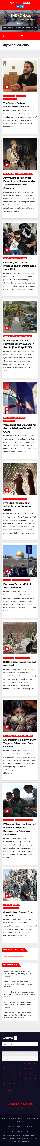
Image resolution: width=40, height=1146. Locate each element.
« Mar (4, 1090)
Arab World (7, 904)
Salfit (28, 657)
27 (4, 1084)
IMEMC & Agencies (27, 110)
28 (9, 1084)
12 (35, 1069)
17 (25, 1074)
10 (25, 1069)
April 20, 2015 (11, 110)
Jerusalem (15, 580)
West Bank (29, 173)
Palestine (28, 336)
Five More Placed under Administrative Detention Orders (17, 506)
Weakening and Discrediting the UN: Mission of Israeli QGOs (19, 428)
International (20, 95)
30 (20, 1084)
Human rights (8, 336)
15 (14, 1074)
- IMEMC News (20, 15)
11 (30, 1069)
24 (25, 1079)
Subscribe (29, 1126)
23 (19, 1079)
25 (30, 1079)
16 (19, 1074)
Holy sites (7, 580)
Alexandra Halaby (27, 919)
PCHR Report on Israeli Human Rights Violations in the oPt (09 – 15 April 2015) (18, 344)
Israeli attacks (9, 173)
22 (14, 1079)
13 (4, 1074)
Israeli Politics (20, 417)
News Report (20, 173)
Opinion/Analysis (9, 420)
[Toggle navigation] (21, 36)
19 (35, 1074)
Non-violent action (10, 99)
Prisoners (23, 258)
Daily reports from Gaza (13, 956)
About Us (10, 1126)
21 (9, 1079)
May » (10, 1090)
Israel (6, 258)
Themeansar (20, 1121)
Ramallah (29, 820)
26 (35, 1079)
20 (4, 1079)
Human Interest (9, 95)
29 (14, 1084)
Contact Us (20, 1126)
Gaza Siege (7, 735)
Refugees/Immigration (11, 907)
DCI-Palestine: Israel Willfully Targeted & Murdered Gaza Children (19, 743)
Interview (16, 904)
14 (9, 1074)
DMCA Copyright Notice (20, 1131)
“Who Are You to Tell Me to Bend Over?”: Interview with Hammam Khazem (17, 1015)
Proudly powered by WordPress (13, 1118)
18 (30, 1074)
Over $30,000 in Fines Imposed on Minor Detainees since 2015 (19, 266)
